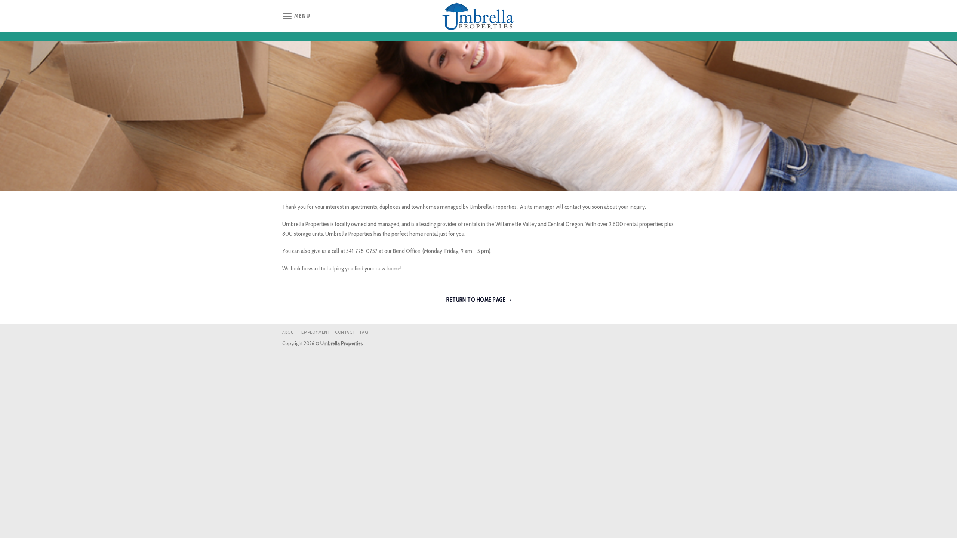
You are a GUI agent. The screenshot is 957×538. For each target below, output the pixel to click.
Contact (345, 332)
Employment (315, 332)
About (289, 332)
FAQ (364, 332)
